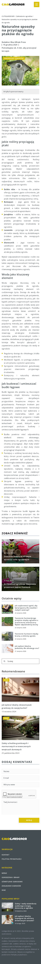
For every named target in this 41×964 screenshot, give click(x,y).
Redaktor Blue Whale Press (14, 42)
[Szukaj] (4, 661)
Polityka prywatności (12, 859)
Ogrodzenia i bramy (10, 877)
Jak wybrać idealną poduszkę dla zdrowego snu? (27, 647)
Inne (4, 890)
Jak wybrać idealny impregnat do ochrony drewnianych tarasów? (24, 918)
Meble (4, 873)
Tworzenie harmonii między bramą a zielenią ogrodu (26, 635)
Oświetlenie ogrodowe (12, 882)
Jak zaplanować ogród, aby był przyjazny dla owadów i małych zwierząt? (26, 608)
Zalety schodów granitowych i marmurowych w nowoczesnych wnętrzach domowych (16, 746)
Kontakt (5, 855)
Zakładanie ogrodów (13, 58)
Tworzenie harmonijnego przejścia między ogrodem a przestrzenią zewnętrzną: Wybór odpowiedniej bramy (26, 621)
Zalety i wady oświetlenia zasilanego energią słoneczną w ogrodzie (25, 906)
